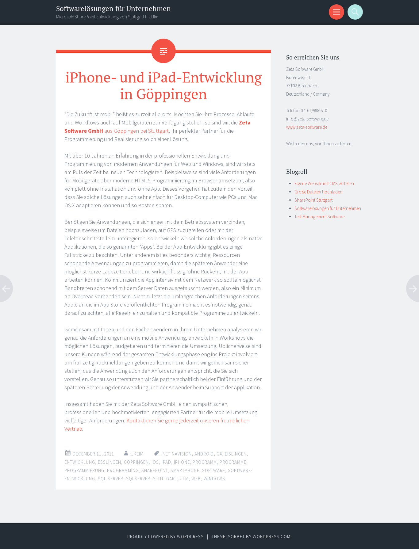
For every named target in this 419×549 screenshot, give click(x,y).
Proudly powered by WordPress (165, 536)
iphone (182, 462)
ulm (184, 479)
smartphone (185, 470)
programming (123, 470)
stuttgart (165, 479)
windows (214, 479)
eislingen (236, 454)
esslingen (109, 462)
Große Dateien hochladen (318, 192)
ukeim (137, 454)
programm (205, 462)
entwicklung (79, 462)
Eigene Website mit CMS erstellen (324, 183)
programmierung (84, 470)
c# (219, 454)
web (196, 479)
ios (155, 462)
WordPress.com (271, 536)
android (204, 454)
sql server (110, 479)
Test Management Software (319, 216)
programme (233, 462)
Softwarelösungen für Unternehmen (113, 8)
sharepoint (154, 470)
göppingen (136, 462)
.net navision (176, 454)
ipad (166, 462)
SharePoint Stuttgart (313, 200)
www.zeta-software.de (306, 127)
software (213, 470)
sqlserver (138, 479)
